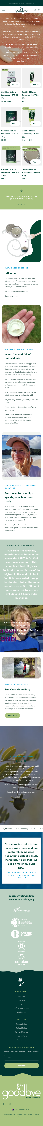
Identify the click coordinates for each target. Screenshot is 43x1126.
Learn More (12, 715)
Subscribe (21, 1065)
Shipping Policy (22, 1036)
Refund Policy (21, 1028)
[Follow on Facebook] (3, 1104)
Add (16, 84)
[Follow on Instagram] (10, 1104)
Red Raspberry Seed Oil (25, 829)
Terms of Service (21, 1032)
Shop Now (22, 996)
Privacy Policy (21, 1024)
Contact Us (21, 1012)
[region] (21, 195)
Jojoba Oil (7, 829)
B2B (21, 1004)
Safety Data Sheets (21, 1008)
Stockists (21, 1000)
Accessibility (21, 1040)
